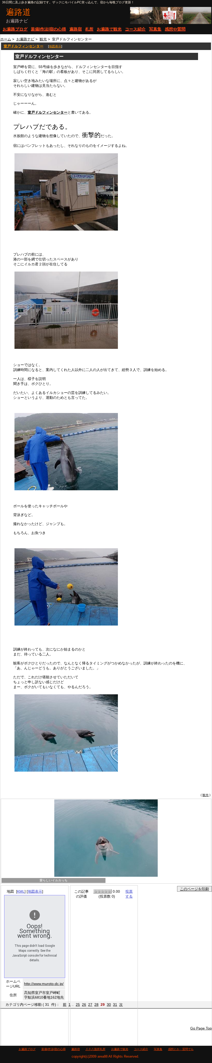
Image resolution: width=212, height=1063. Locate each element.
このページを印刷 (194, 889)
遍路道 (18, 12)
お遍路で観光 (109, 29)
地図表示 (55, 46)
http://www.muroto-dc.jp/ (44, 984)
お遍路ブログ (15, 29)
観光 (43, 39)
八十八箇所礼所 (95, 1049)
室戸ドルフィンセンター (23, 46)
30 (109, 1004)
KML (21, 891)
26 (84, 1004)
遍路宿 (75, 29)
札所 (89, 29)
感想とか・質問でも (181, 1049)
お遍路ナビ (25, 39)
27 (90, 1004)
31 (115, 1004)
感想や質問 (175, 29)
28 (96, 1004)
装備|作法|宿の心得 (48, 29)
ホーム (5, 39)
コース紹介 (135, 29)
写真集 (155, 29)
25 (78, 1004)
